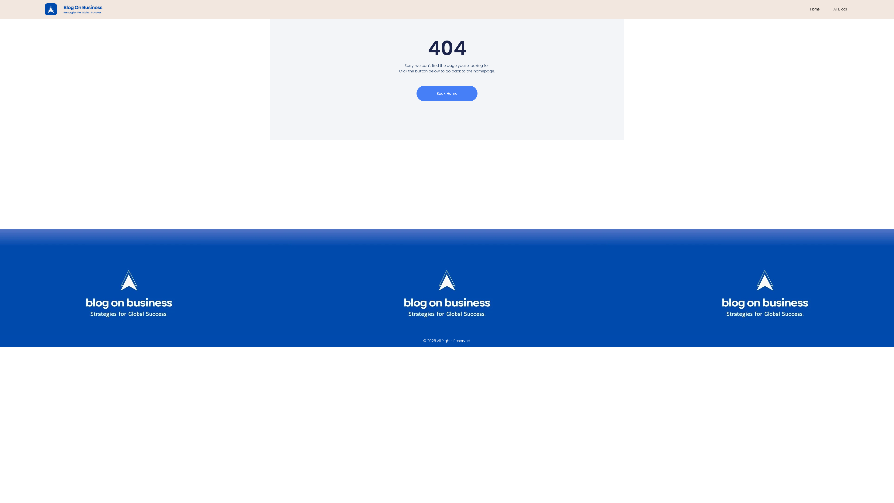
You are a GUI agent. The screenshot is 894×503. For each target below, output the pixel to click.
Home (815, 9)
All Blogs (840, 9)
